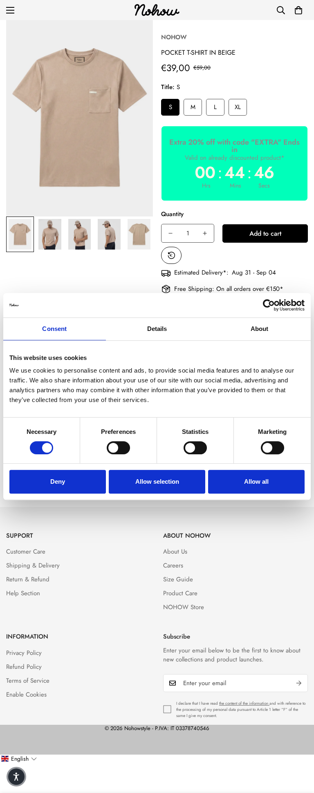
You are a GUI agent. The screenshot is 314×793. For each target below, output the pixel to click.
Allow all (256, 481)
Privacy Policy (24, 652)
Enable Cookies (26, 694)
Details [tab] (157, 328)
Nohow (174, 37)
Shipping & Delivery (33, 565)
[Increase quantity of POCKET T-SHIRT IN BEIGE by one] (205, 233)
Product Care (180, 593)
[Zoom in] (135, 37)
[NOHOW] (157, 10)
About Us (175, 551)
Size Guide (178, 579)
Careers (173, 565)
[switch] (118, 447)
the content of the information (244, 703)
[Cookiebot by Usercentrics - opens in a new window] (269, 305)
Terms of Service (27, 680)
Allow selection (157, 481)
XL (238, 107)
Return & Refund (27, 579)
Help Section (23, 593)
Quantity (172, 214)
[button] (298, 10)
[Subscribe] (299, 683)
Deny (57, 481)
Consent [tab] (54, 328)
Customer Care (25, 551)
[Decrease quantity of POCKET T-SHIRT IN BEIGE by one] (170, 233)
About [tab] (260, 328)
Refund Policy (24, 666)
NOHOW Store (183, 607)
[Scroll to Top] (298, 748)
